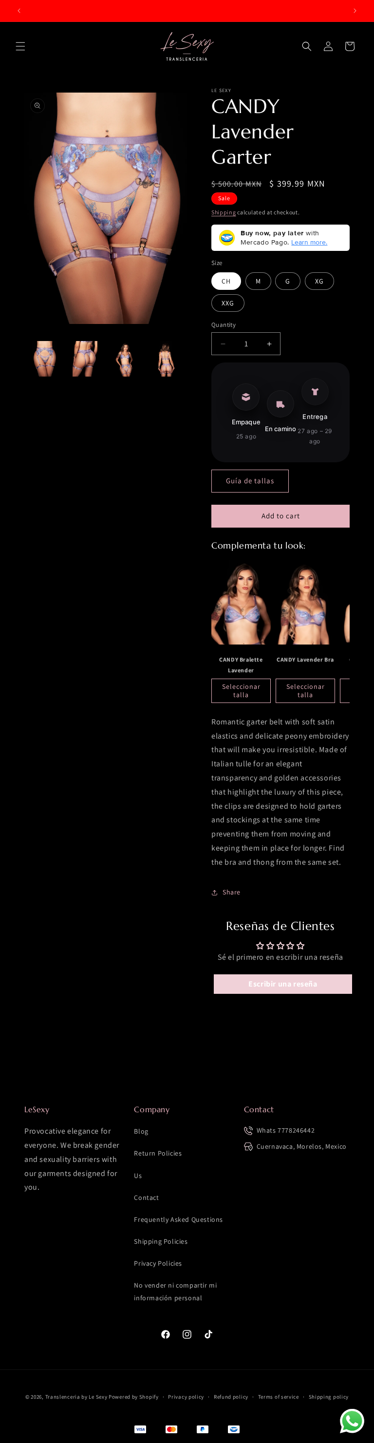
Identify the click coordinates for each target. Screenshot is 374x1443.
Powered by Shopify (134, 1396)
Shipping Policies (160, 1241)
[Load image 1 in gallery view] (44, 359)
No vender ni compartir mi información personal (175, 1291)
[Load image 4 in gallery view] (166, 359)
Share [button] (232, 892)
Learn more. (309, 242)
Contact (146, 1197)
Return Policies (158, 1153)
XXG (228, 303)
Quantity (223, 325)
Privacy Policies (158, 1263)
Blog (141, 1131)
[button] (20, 46)
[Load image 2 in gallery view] (85, 359)
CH (226, 281)
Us (138, 1175)
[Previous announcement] (19, 10)
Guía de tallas (250, 480)
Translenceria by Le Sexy (76, 1396)
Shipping (223, 212)
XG (319, 281)
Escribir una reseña (282, 984)
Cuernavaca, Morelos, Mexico (302, 1146)
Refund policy (231, 1396)
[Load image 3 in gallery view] (125, 359)
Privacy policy (186, 1396)
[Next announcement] (355, 10)
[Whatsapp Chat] (352, 1421)
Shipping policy (329, 1396)
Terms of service (278, 1396)
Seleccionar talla (241, 690)
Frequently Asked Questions (178, 1219)
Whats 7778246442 (286, 1130)
